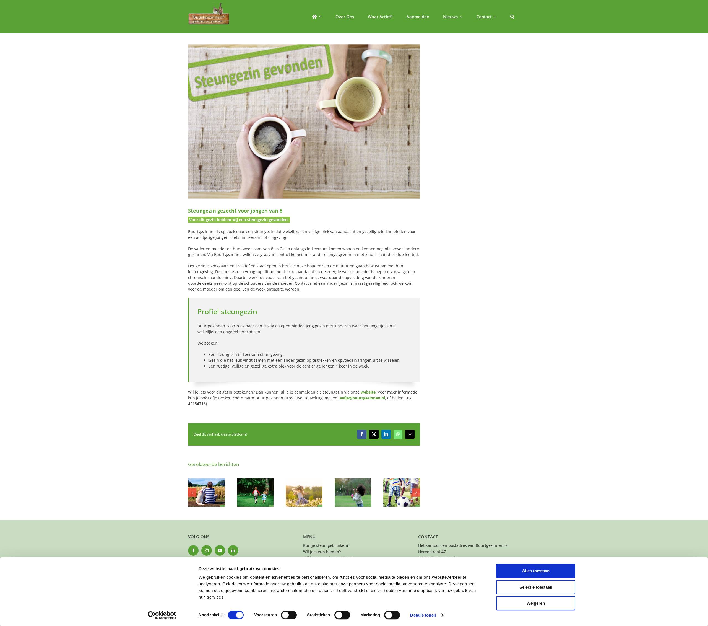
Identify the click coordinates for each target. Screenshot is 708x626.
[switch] (289, 615)
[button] (512, 16)
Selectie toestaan (535, 587)
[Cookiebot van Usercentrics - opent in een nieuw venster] (162, 615)
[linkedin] (233, 550)
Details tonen (423, 615)
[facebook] (193, 550)
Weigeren (536, 603)
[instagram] (206, 550)
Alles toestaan (536, 570)
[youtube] (220, 550)
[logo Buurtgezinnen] (209, 4)
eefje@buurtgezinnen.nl (362, 397)
